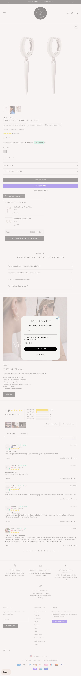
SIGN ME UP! (40, 349)
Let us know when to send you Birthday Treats (37, 338)
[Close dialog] (57, 318)
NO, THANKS (40, 355)
